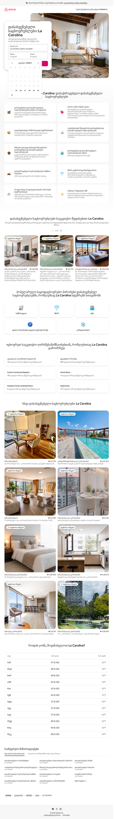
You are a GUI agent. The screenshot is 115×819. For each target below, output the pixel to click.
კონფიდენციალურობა (52, 815)
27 (25, 90)
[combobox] (28, 48)
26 (21, 90)
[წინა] (52, 230)
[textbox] (18, 56)
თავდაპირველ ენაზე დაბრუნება (75, 3)
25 (16, 90)
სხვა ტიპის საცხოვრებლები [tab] (14, 754)
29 (34, 90)
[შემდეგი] (61, 230)
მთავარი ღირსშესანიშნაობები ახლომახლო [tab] (44, 754)
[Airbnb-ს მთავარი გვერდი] (10, 9)
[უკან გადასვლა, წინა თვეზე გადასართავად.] (12, 63)
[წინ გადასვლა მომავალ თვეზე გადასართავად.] (38, 63)
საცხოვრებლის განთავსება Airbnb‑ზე (91, 9)
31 (12, 95)
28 (29, 90)
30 (38, 90)
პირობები (66, 815)
